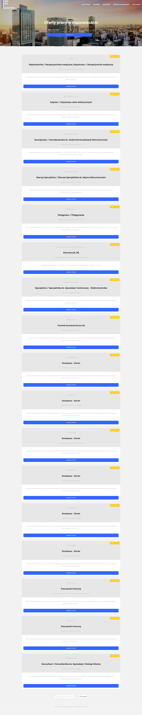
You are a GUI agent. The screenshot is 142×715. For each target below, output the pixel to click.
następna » (84, 696)
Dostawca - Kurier (71, 363)
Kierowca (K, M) (71, 252)
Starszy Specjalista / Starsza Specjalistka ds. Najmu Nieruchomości (71, 177)
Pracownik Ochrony (71, 588)
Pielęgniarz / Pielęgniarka (71, 215)
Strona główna (67, 18)
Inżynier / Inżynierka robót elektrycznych (71, 102)
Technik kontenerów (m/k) (71, 325)
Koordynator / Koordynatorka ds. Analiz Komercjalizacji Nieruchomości (71, 139)
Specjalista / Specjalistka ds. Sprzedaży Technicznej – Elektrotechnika (71, 288)
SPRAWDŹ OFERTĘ (71, 86)
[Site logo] (6, 4)
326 (80, 696)
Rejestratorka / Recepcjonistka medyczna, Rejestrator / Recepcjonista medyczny (71, 64)
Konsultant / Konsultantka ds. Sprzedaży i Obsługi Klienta (71, 664)
